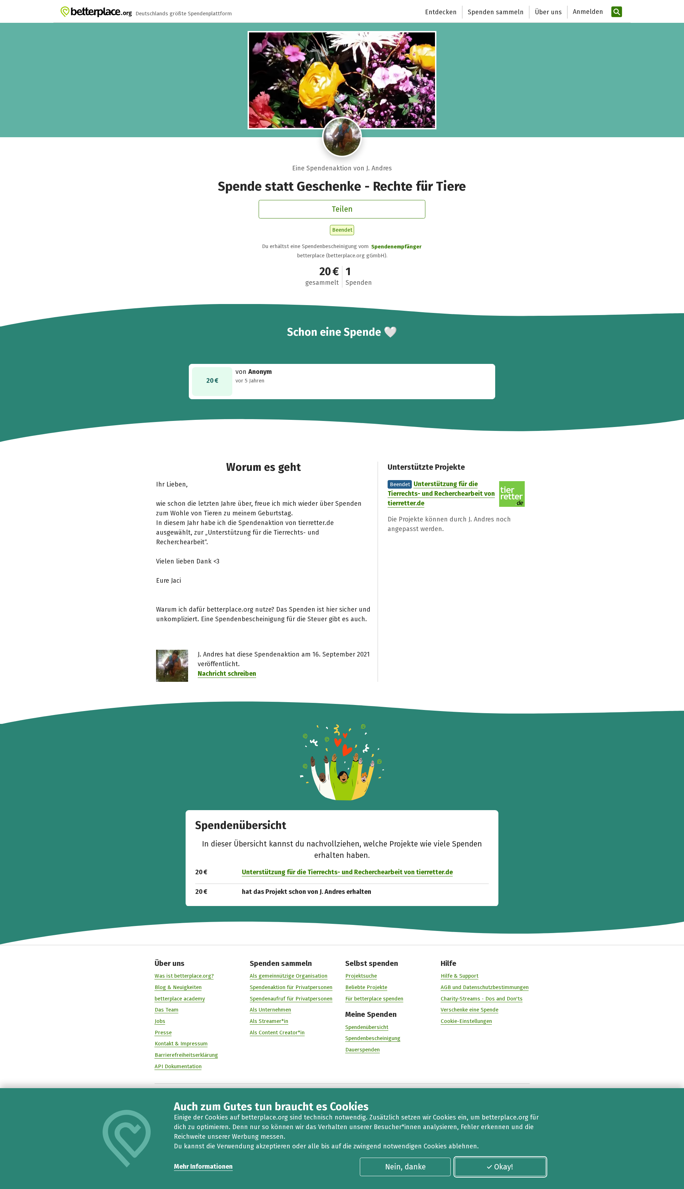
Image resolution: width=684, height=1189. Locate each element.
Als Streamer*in (269, 1021)
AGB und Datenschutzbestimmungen (485, 987)
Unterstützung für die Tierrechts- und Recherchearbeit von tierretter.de (441, 493)
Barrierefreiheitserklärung (186, 1055)
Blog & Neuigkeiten (178, 987)
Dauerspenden (362, 1049)
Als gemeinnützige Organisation (288, 976)
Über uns (548, 12)
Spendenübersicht (366, 1027)
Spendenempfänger (396, 246)
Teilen (342, 209)
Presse (163, 1032)
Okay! (503, 1167)
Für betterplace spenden (374, 998)
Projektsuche (361, 976)
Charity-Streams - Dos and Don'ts (482, 998)
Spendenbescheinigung (372, 1038)
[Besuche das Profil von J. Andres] (342, 137)
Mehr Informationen (203, 1166)
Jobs (160, 1021)
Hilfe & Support (459, 976)
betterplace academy (180, 998)
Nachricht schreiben (227, 674)
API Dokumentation (178, 1066)
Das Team (166, 1010)
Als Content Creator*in (277, 1032)
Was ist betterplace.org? (184, 976)
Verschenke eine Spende (469, 1010)
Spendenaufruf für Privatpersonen (291, 998)
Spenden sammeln (496, 12)
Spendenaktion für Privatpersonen (291, 987)
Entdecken (441, 12)
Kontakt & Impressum (181, 1043)
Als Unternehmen (270, 1010)
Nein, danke (405, 1167)
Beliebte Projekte (366, 987)
